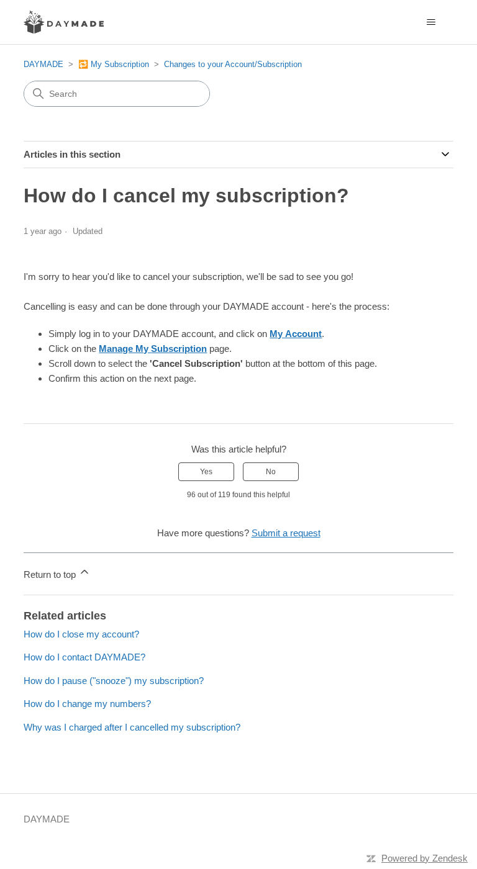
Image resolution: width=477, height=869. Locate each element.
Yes (206, 471)
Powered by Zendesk (424, 858)
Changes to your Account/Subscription (233, 64)
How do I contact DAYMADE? (84, 657)
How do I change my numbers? (87, 703)
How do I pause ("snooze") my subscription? (114, 680)
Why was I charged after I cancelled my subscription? (132, 727)
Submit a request (286, 533)
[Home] (64, 22)
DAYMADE (43, 64)
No (271, 471)
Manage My (153, 348)
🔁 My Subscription (113, 64)
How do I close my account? (81, 634)
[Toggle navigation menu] (431, 22)
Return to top (51, 574)
